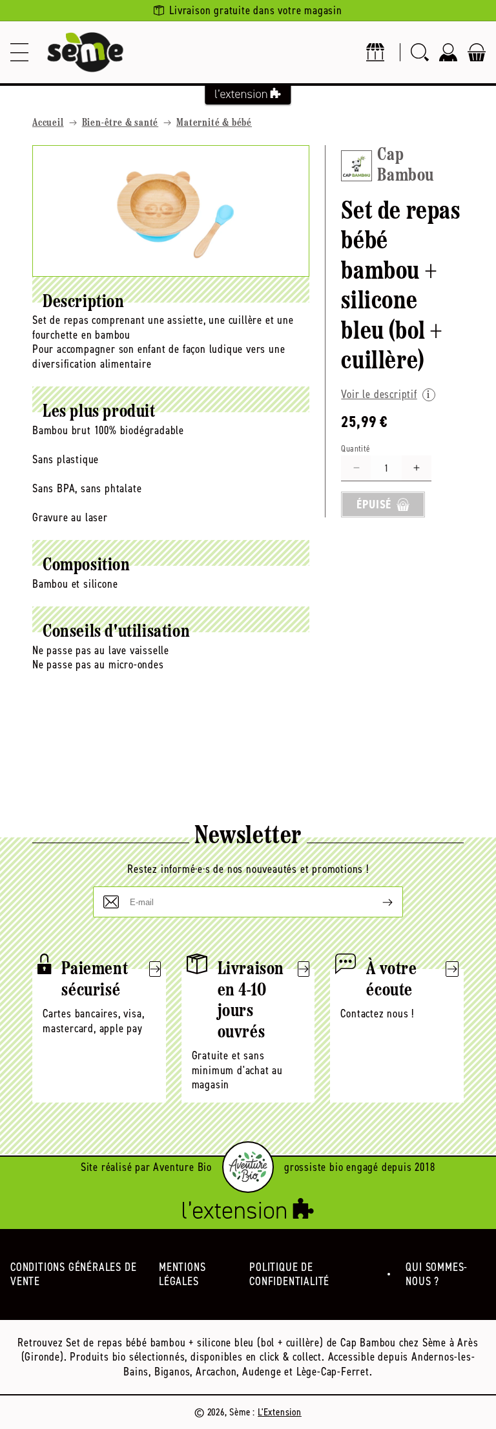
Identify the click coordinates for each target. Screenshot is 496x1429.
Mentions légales (182, 1274)
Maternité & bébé (214, 123)
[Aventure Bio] (248, 1167)
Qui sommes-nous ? (437, 1274)
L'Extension (280, 1412)
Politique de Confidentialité (289, 1274)
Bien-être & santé (120, 123)
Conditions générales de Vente (73, 1274)
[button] (19, 52)
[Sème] (85, 52)
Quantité (355, 449)
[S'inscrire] (377, 902)
